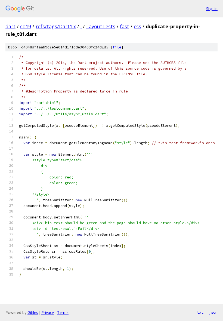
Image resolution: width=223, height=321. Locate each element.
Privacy (47, 312)
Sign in (212, 8)
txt (200, 312)
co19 (25, 26)
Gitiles (32, 312)
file (117, 47)
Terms (63, 312)
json (213, 312)
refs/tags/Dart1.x (56, 26)
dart (10, 26)
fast (124, 26)
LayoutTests (100, 26)
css (137, 26)
